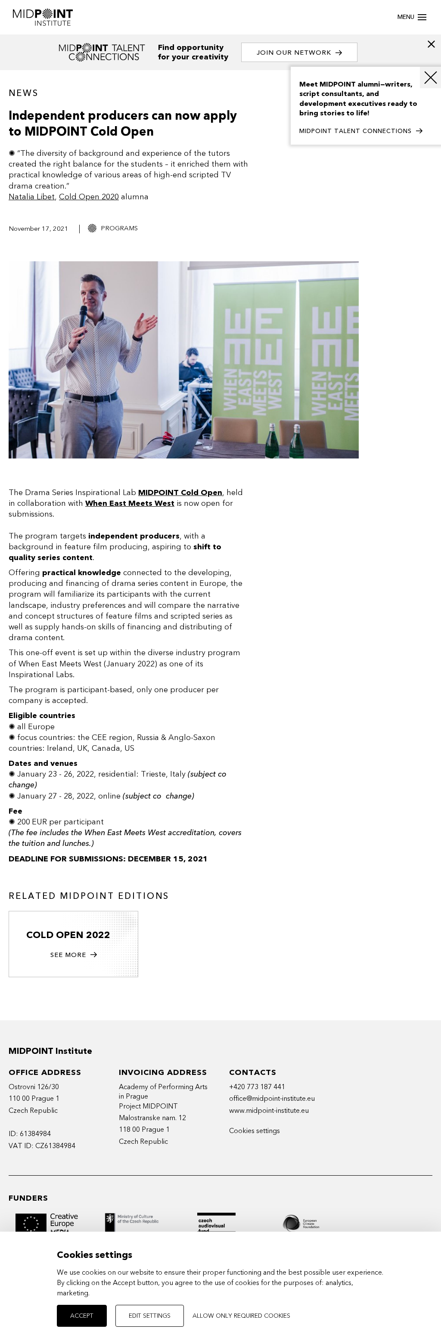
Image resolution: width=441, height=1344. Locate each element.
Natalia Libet (32, 197)
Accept (81, 1316)
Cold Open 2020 (89, 197)
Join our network (294, 52)
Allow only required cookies (241, 1316)
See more (68, 955)
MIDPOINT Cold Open (180, 492)
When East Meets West (129, 503)
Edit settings (150, 1316)
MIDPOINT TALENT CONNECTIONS (355, 131)
